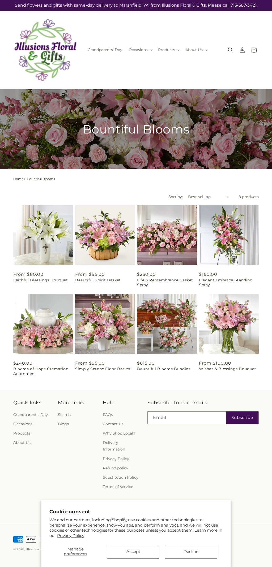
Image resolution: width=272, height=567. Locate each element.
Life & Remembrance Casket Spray (165, 282)
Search (64, 414)
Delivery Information (114, 446)
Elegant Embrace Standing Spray (226, 282)
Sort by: (175, 196)
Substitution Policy (120, 477)
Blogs (63, 424)
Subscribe (242, 417)
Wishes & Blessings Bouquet (227, 368)
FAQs (108, 414)
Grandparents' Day (30, 414)
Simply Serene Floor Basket (103, 368)
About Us (22, 442)
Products (21, 433)
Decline (191, 551)
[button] (140, 49)
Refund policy (115, 468)
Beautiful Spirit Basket (98, 280)
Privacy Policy (70, 535)
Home (18, 179)
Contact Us (113, 424)
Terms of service (118, 486)
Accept (133, 551)
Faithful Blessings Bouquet (40, 280)
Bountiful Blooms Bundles (163, 368)
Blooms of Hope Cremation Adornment (40, 371)
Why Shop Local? (119, 433)
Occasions (22, 424)
